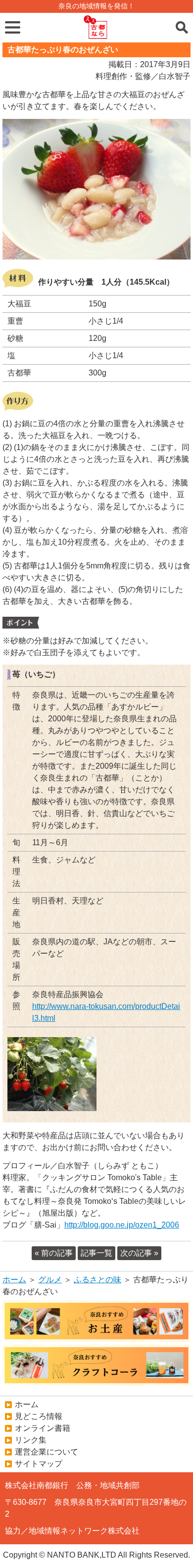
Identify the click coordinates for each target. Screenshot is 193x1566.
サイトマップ (38, 1463)
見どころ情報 (38, 1416)
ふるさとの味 (97, 1279)
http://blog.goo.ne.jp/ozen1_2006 (121, 1225)
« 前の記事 (54, 1253)
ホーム (14, 1279)
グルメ (50, 1279)
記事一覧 (96, 1253)
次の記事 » (139, 1253)
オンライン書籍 (42, 1428)
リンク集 (31, 1440)
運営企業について (46, 1452)
